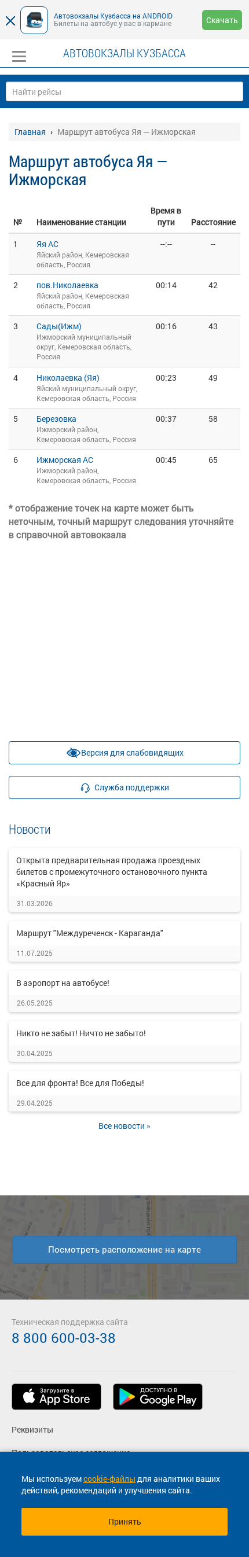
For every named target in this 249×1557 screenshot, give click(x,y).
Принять (124, 1521)
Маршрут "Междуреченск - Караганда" (89, 932)
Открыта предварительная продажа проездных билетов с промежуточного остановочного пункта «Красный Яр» (111, 872)
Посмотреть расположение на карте (124, 1249)
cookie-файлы (109, 1478)
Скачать (222, 19)
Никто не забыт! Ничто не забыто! (81, 1033)
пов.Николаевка (67, 284)
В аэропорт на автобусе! (62, 982)
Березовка (56, 418)
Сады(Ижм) (59, 326)
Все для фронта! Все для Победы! (80, 1082)
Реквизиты (32, 1429)
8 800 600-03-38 (64, 1337)
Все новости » (124, 1125)
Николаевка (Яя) (68, 377)
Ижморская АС (64, 459)
